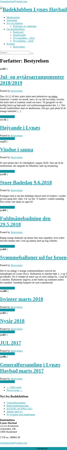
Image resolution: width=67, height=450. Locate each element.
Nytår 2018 (12, 321)
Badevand (18, 32)
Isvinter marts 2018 (21, 299)
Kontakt (11, 43)
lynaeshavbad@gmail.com (13, 1)
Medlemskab (13, 17)
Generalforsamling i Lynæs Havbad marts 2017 (30, 368)
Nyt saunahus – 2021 (24, 38)
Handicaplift (19, 35)
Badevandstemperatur (18, 405)
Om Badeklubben (16, 29)
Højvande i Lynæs (20, 127)
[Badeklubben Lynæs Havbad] (33, 9)
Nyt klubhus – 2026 (23, 41)
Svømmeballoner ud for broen (33, 257)
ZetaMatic (53, 448)
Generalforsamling (16, 402)
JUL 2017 (10, 343)
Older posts (14, 387)
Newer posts (15, 390)
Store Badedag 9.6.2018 (26, 182)
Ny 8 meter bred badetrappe (21, 414)
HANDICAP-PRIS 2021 (20, 408)
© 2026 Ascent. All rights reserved (17, 448)
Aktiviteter (12, 20)
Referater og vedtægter (24, 26)
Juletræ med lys (14, 411)
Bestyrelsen (19, 46)
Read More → (7, 116)
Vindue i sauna (16, 149)
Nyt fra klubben (15, 23)
